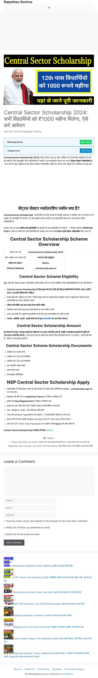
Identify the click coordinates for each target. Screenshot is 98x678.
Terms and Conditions (74, 669)
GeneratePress (66, 674)
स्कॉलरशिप (47, 318)
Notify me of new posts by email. (23, 534)
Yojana (50, 438)
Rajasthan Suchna (18, 2)
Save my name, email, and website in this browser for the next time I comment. (47, 521)
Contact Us (30, 669)
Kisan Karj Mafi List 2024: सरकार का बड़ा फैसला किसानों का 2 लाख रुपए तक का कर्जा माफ (51, 442)
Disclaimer (57, 669)
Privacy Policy (43, 669)
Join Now (86, 142)
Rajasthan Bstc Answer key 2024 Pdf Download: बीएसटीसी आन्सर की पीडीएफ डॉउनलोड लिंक (50, 446)
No (51, 430)
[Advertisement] (49, 32)
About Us (18, 669)
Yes (48, 430)
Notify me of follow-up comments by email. (28, 527)
